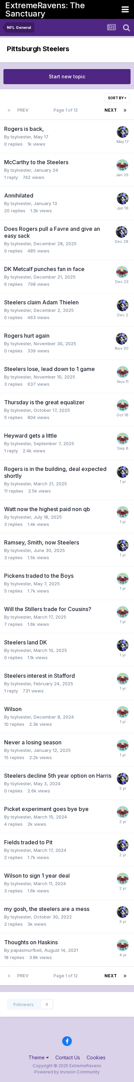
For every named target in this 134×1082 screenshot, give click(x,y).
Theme (37, 1057)
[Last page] (125, 110)
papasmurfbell (26, 950)
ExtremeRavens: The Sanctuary (45, 9)
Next (110, 110)
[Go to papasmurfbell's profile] (122, 165)
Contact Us (67, 1057)
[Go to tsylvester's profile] (123, 132)
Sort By (116, 98)
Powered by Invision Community (67, 1071)
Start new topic (67, 76)
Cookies (96, 1057)
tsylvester (21, 136)
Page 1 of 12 (67, 110)
